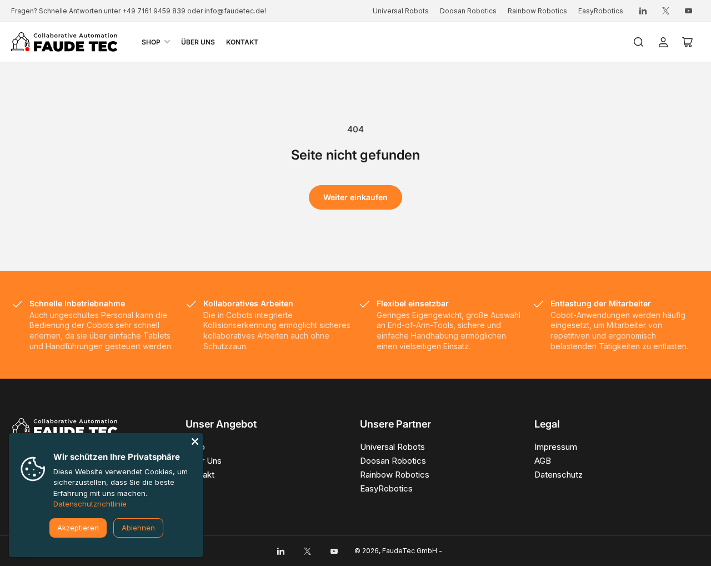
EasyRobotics (600, 11)
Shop (151, 42)
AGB (542, 460)
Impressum (555, 446)
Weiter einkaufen (355, 197)
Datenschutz (558, 474)
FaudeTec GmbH (409, 551)
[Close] (195, 441)
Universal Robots (401, 11)
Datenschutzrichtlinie (90, 503)
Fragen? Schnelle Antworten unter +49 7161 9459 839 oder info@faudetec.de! (138, 11)
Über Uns (198, 42)
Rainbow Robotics (537, 11)
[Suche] (639, 42)
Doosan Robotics (468, 11)
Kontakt (242, 42)
